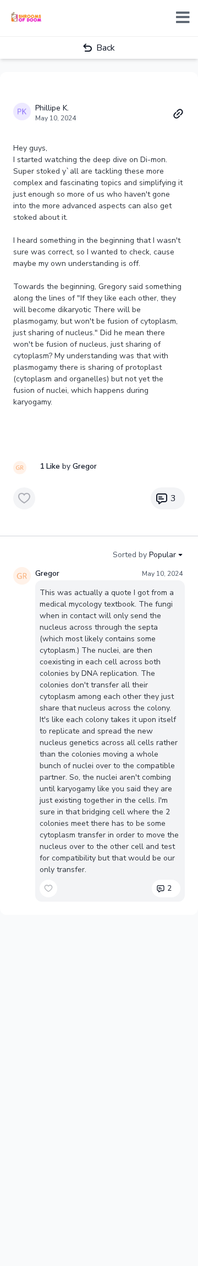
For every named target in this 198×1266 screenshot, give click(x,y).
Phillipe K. (52, 108)
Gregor (47, 573)
